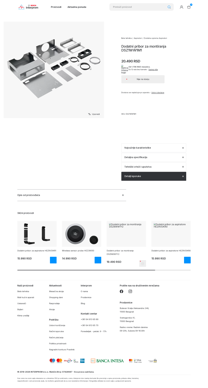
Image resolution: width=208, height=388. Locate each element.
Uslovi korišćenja (57, 325)
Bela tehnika (126, 38)
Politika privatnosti (57, 343)
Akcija (52, 309)
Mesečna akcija (56, 291)
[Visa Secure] (138, 361)
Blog (83, 303)
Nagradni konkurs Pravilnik (62, 349)
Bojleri (20, 309)
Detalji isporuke (132, 176)
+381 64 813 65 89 (89, 319)
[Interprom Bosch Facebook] (121, 292)
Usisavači (21, 303)
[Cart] (189, 7)
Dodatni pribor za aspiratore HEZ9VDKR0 (171, 250)
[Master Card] (131, 361)
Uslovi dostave (157, 92)
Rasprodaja (54, 303)
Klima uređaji (23, 315)
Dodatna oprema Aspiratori (155, 38)
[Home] (28, 7)
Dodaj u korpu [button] (53, 260)
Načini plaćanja (56, 337)
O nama (84, 291)
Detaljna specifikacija (135, 157)
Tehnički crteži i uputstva (137, 166)
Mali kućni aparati (25, 297)
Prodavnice (86, 297)
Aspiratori (138, 38)
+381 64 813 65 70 (89, 325)
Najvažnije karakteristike (137, 147)
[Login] (181, 7)
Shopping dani (56, 297)
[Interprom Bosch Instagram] (130, 292)
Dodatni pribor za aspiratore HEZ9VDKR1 (36, 250)
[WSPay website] (152, 361)
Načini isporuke (56, 331)
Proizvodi (56, 7)
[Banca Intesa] (107, 361)
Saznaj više (153, 69)
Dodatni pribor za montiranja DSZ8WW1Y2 (120, 252)
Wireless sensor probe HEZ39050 (78, 250)
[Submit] (169, 7)
